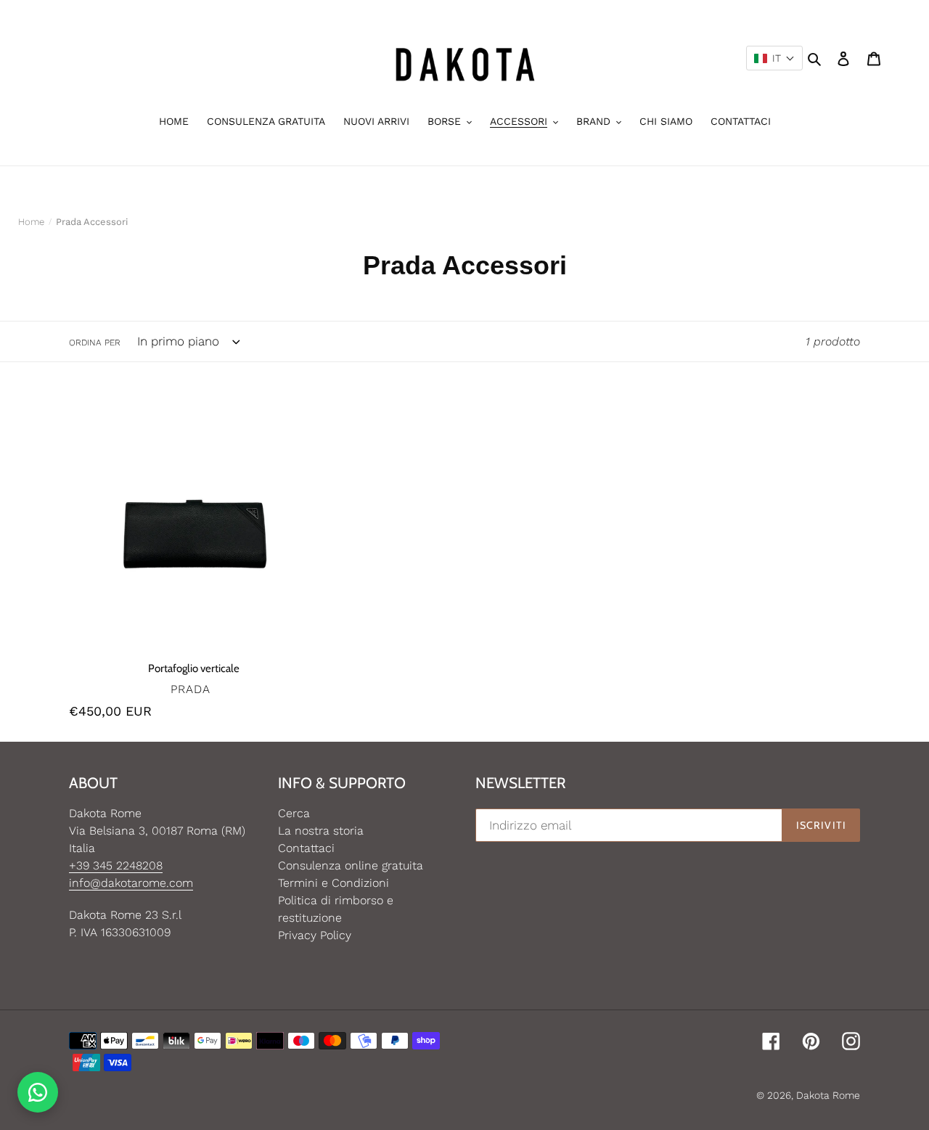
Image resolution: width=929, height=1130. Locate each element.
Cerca (294, 813)
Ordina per (94, 342)
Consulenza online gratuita (350, 865)
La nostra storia (321, 831)
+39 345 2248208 (116, 865)
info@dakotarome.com (131, 883)
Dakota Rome (828, 1095)
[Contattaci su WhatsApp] (37, 1092)
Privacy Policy (314, 935)
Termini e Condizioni (333, 883)
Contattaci (306, 848)
